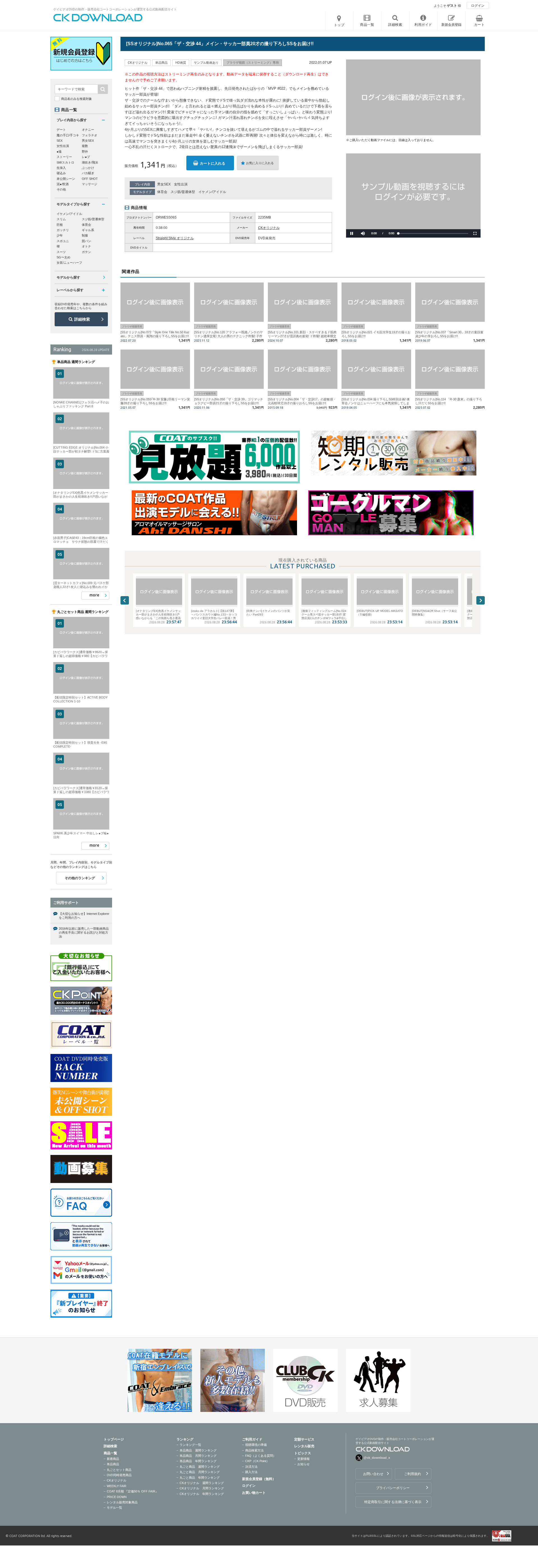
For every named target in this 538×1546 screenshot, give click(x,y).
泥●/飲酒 (63, 184)
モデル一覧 (114, 1507)
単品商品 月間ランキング (198, 1455)
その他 (61, 189)
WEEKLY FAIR (116, 1486)
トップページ (114, 1439)
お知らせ (303, 1464)
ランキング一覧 (190, 1444)
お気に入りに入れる (260, 163)
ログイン (477, 6)
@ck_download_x (377, 1457)
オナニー (88, 129)
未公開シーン (66, 178)
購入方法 (251, 1472)
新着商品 (113, 1458)
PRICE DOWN (117, 1497)
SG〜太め (63, 257)
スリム (61, 219)
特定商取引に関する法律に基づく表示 (392, 1502)
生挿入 (61, 167)
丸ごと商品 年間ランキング (200, 1477)
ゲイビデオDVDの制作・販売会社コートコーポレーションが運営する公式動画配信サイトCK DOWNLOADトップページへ (98, 17)
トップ (339, 25)
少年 (60, 235)
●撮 (59, 151)
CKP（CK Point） (257, 1461)
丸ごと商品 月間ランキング (200, 1472)
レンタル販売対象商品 (122, 1502)
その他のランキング (80, 878)
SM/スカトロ (65, 162)
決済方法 (251, 1466)
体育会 (162, 192)
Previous (124, 600)
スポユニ (63, 241)
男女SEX (164, 184)
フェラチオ (89, 135)
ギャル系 (88, 230)
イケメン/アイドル (212, 192)
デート (61, 129)
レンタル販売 (304, 1446)
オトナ (86, 246)
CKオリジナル (269, 228)
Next (480, 600)
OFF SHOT (90, 178)
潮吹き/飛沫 (90, 162)
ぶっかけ (88, 167)
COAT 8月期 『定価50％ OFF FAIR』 (132, 1491)
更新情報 (303, 1458)
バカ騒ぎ (88, 173)
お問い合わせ (373, 1474)
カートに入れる (212, 163)
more (94, 595)
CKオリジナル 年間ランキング (202, 1494)
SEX (59, 140)
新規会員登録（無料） (259, 1479)
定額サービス (304, 1439)
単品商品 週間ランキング (198, 1450)
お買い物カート (254, 1493)
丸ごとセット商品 (119, 1469)
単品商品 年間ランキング (198, 1461)
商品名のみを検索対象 (76, 98)
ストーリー (64, 156)
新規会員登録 (451, 25)
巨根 (60, 224)
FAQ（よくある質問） (260, 1455)
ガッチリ (63, 230)
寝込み (61, 173)
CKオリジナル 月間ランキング (202, 1488)
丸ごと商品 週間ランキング (200, 1466)
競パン (86, 241)
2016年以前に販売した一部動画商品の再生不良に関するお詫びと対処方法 (84, 932)
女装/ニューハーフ (69, 262)
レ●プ (86, 156)
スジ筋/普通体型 (183, 192)
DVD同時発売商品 (119, 1475)
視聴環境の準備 (256, 1444)
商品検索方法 (254, 1450)
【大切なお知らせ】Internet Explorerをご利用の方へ (84, 915)
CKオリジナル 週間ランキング (202, 1483)
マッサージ (89, 184)
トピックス (302, 1453)
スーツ (61, 252)
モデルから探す (68, 277)
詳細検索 (82, 319)
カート (479, 25)
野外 (85, 151)
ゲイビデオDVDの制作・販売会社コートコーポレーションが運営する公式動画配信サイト (115, 9)
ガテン (86, 252)
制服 (85, 235)
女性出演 (180, 184)
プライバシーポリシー (393, 1488)
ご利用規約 (412, 1474)
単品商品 (113, 1464)
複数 (85, 146)
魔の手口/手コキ (68, 135)
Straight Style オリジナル (175, 238)
